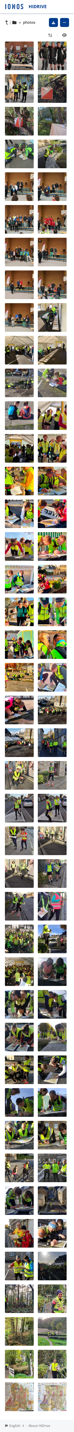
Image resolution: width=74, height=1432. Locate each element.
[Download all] (53, 22)
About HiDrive (39, 1425)
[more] (64, 22)
